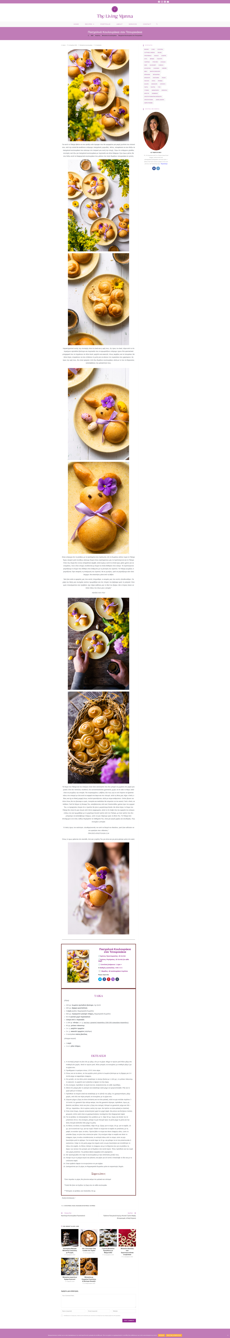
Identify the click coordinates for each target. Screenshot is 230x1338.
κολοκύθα (147, 68)
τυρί (159, 87)
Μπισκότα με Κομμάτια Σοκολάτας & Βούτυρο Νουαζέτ (89, 1279)
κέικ (145, 65)
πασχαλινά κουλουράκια (82, 1205)
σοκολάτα (154, 84)
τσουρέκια (92, 1205)
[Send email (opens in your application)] (167, 2)
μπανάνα (147, 74)
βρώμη (152, 58)
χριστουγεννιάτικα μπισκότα (153, 96)
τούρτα (153, 87)
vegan (160, 52)
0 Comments (98, 45)
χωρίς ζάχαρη (160, 99)
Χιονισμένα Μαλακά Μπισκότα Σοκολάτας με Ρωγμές (70, 1250)
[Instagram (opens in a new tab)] (162, 2)
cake (153, 49)
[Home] (88, 35)
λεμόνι (164, 68)
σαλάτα (146, 84)
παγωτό (146, 80)
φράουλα (164, 90)
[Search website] (157, 24)
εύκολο (163, 62)
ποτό (153, 80)
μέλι (145, 71)
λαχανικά (156, 68)
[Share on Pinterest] (108, 979)
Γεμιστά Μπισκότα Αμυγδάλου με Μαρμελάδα (108, 1250)
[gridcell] (98, 811)
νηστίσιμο (156, 77)
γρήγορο (155, 62)
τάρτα (146, 87)
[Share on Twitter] (100, 979)
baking (146, 49)
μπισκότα (147, 77)
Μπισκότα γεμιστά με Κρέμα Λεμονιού (70, 1278)
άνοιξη (156, 55)
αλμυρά (163, 55)
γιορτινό (147, 62)
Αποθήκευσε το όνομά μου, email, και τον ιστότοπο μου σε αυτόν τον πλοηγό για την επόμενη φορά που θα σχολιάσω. (92, 1315)
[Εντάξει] (228, 1335)
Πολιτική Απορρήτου (174, 1335)
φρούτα (146, 93)
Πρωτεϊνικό (147, 55)
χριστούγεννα (148, 99)
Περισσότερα (164, 163)
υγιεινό (146, 90)
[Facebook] (154, 168)
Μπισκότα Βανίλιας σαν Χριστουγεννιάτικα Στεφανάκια (127, 1251)
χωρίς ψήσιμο (148, 103)
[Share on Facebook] (104, 979)
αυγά (145, 58)
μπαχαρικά (156, 74)
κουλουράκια (67, 1205)
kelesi (64, 45)
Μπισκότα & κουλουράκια (86, 45)
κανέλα (161, 65)
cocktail (160, 49)
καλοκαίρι (153, 65)
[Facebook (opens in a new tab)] (159, 2)
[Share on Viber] (113, 979)
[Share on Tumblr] (117, 979)
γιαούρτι (159, 58)
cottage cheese (149, 52)
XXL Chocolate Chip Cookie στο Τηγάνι (89, 1249)
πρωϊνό (160, 80)
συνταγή (162, 84)
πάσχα (73, 1205)
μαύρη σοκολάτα (155, 71)
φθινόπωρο (155, 90)
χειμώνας (155, 93)
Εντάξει (161, 1335)
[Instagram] (158, 168)
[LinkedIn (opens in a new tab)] (164, 2)
